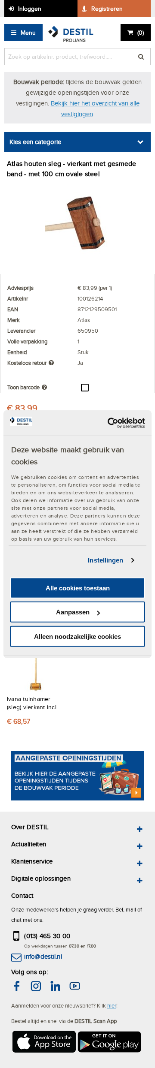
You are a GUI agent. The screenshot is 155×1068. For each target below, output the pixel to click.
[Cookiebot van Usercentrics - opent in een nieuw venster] (109, 422)
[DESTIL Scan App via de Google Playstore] (110, 1042)
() (140, 32)
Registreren (107, 8)
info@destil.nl (43, 956)
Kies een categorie (35, 141)
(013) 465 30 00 (47, 935)
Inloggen (29, 8)
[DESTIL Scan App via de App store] (43, 1042)
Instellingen (105, 560)
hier (111, 1005)
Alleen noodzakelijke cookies (77, 636)
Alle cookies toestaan (78, 588)
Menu (28, 32)
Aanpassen (73, 612)
